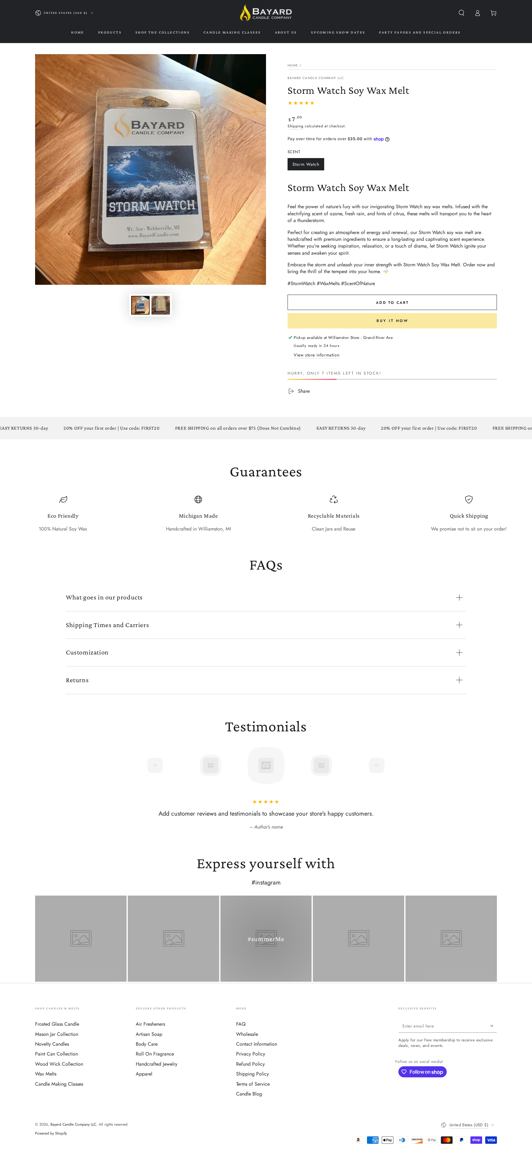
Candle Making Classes (59, 1083)
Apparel (144, 1073)
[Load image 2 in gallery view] (160, 305)
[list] (266, 514)
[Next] (391, 765)
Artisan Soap (149, 1034)
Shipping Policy (252, 1073)
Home (293, 65)
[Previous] (141, 765)
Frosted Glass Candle (57, 1024)
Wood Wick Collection (59, 1064)
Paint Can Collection (56, 1053)
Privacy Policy (250, 1053)
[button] (461, 13)
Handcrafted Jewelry (156, 1064)
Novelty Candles (52, 1044)
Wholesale (247, 1034)
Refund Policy (250, 1064)
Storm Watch (305, 165)
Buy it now (392, 321)
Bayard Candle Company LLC (316, 78)
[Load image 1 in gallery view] (140, 305)
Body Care (147, 1044)
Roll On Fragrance (155, 1053)
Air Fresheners (150, 1024)
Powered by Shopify (51, 1133)
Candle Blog (249, 1093)
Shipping (296, 126)
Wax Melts (45, 1073)
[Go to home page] (266, 13)
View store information (316, 355)
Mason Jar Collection (56, 1034)
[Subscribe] (493, 1025)
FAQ (241, 1024)
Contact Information (256, 1044)
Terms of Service (253, 1083)
